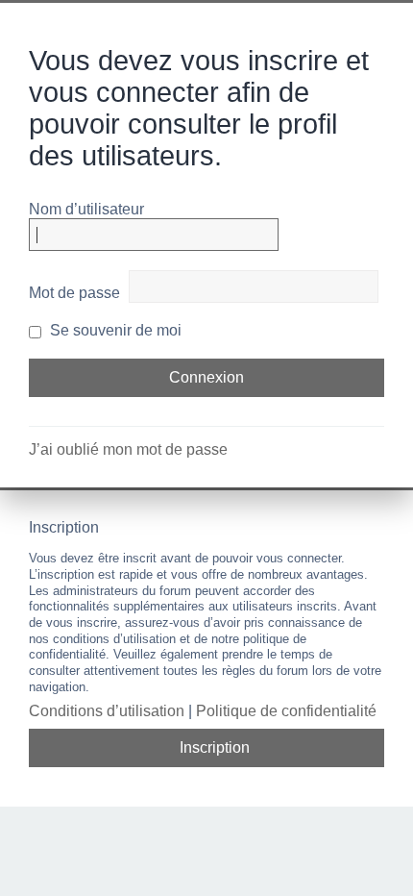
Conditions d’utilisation (106, 711)
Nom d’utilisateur (86, 209)
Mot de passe (74, 293)
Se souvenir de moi (114, 330)
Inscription (215, 747)
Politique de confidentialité (286, 711)
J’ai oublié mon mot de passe (128, 449)
